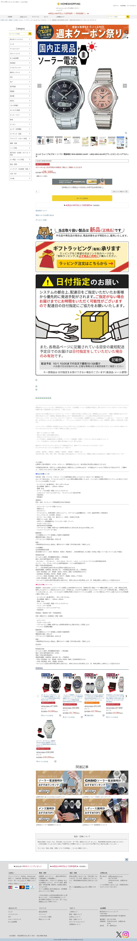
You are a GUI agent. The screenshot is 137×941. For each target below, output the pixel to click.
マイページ (35, 17)
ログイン (116, 5)
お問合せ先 (103, 873)
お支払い (11, 873)
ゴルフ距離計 (14, 105)
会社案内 (13, 935)
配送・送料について (75, 914)
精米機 (12, 96)
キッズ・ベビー (15, 115)
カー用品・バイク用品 (17, 159)
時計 (6, 20)
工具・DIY (13, 174)
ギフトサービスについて (77, 922)
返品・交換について (75, 919)
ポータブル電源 (15, 110)
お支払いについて (75, 917)
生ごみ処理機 (14, 58)
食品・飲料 (13, 164)
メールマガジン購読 (45, 917)
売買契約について (75, 924)
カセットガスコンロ (14, 919)
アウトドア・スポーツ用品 (18, 138)
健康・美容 (13, 143)
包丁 (11, 82)
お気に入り (23, 17)
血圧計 (12, 101)
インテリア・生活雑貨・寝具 (19, 169)
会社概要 (103, 908)
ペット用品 (13, 148)
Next (126, 32)
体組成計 (13, 63)
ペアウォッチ (28, 20)
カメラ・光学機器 (15, 129)
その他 (12, 178)
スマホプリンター (15, 67)
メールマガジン (132, 5)
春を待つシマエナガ (16, 39)
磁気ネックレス (15, 72)
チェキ (12, 44)
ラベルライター (15, 49)
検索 (127, 16)
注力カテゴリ (13, 908)
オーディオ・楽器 (15, 134)
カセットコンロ (15, 53)
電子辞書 (13, 86)
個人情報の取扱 (42, 935)
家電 (11, 119)
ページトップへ (126, 859)
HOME (10, 17)
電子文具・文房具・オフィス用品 (19, 154)
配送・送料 (42, 873)
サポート (72, 908)
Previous (38, 32)
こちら (73, 848)
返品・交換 (73, 873)
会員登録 (123, 5)
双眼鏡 (12, 91)
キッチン (13, 124)
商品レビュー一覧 (44, 919)
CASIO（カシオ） (19, 20)
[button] (38, 696)
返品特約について (41, 210)
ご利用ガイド (60, 17)
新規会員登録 (43, 912)
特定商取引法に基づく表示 (26, 935)
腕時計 (11, 20)
